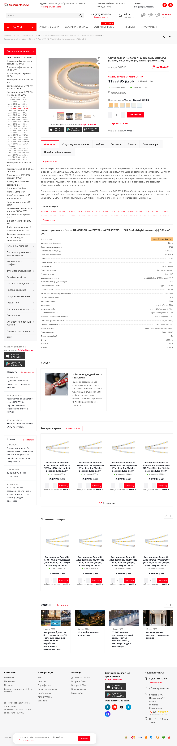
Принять (84, 738)
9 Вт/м (63, 215)
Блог (40, 677)
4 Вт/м (90, 211)
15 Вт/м (153, 215)
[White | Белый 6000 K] (140, 105)
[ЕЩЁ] (169, 27)
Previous (54, 116)
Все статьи (62, 605)
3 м (54, 211)
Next (94, 116)
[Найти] (80, 15)
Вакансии (43, 700)
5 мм (139, 211)
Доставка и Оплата (80, 677)
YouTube (114, 707)
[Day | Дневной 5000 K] (134, 105)
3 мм (62, 211)
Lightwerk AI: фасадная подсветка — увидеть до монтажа (18, 384)
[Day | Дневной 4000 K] (122, 105)
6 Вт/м (165, 211)
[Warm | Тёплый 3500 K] (128, 105)
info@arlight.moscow (144, 6)
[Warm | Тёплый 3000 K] (116, 105)
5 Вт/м (122, 211)
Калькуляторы (45, 696)
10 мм (82, 215)
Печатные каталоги (47, 689)
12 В (125, 215)
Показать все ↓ (49, 220)
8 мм (53, 215)
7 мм (44, 215)
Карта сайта (77, 692)
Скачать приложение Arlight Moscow (18, 690)
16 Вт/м (165, 215)
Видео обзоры (78, 689)
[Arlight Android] (74, 129)
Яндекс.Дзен (121, 707)
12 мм (104, 215)
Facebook (107, 714)
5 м (98, 211)
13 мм (134, 215)
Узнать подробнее (26, 740)
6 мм (155, 211)
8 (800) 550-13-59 (102, 14)
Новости (42, 681)
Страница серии (50, 161)
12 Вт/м (115, 215)
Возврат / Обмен (79, 685)
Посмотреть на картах (51, 6)
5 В (147, 211)
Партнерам (9, 681)
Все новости (27, 372)
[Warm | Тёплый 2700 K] (111, 105)
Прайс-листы (44, 692)
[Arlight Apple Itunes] (56, 129)
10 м (72, 215)
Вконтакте (107, 707)
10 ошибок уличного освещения (89, 633)
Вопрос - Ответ (78, 681)
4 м (81, 211)
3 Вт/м (72, 211)
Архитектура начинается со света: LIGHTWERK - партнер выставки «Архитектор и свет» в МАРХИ (20, 405)
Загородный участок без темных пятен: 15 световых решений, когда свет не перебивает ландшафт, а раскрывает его (55, 640)
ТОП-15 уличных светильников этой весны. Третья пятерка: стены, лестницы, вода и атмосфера (122, 639)
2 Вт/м (45, 211)
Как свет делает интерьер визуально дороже (157, 635)
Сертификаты (44, 685)
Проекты (8, 685)
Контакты (9, 677)
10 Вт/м (93, 215)
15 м (143, 215)
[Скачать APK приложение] (91, 129)
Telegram (128, 707)
